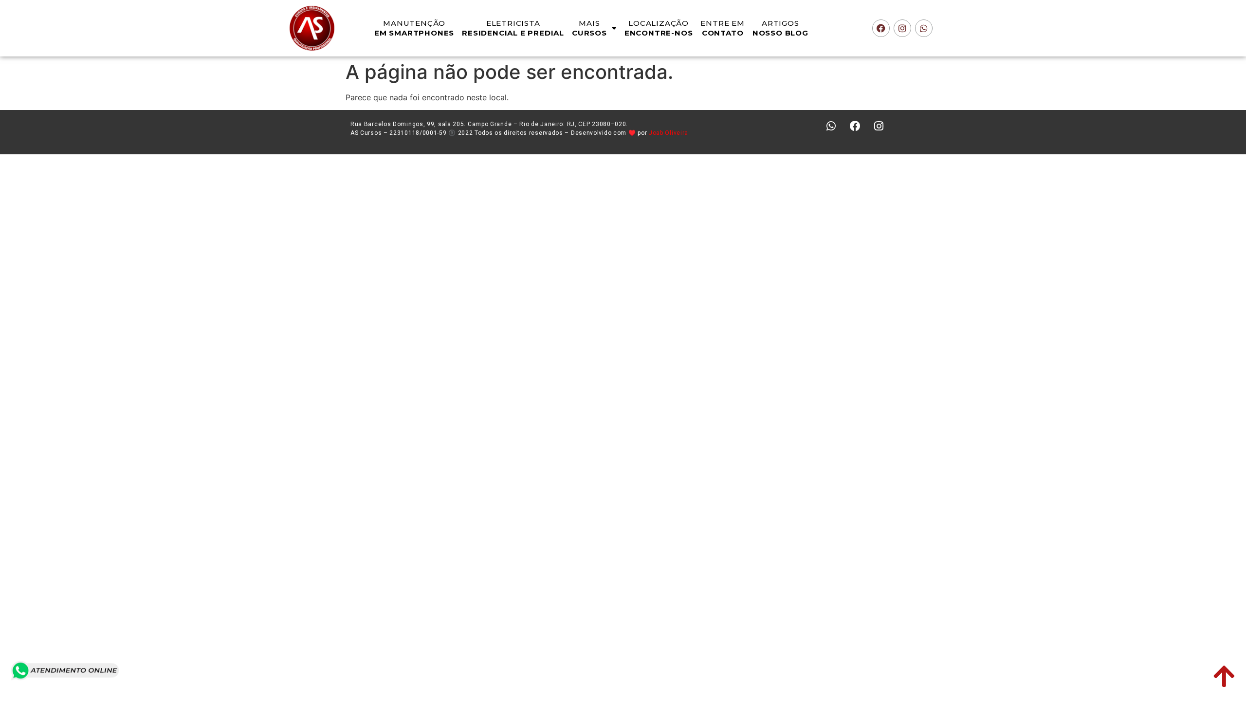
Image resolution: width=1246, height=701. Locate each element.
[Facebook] (881, 28)
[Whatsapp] (924, 28)
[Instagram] (902, 28)
